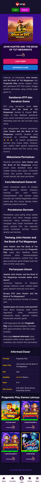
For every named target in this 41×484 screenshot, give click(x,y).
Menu (37, 481)
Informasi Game (20, 68)
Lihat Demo (20, 61)
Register (25, 10)
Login (15, 10)
